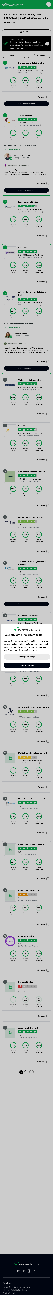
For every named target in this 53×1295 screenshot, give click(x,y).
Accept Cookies (27, 665)
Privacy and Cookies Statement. (23, 650)
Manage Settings (27, 656)
